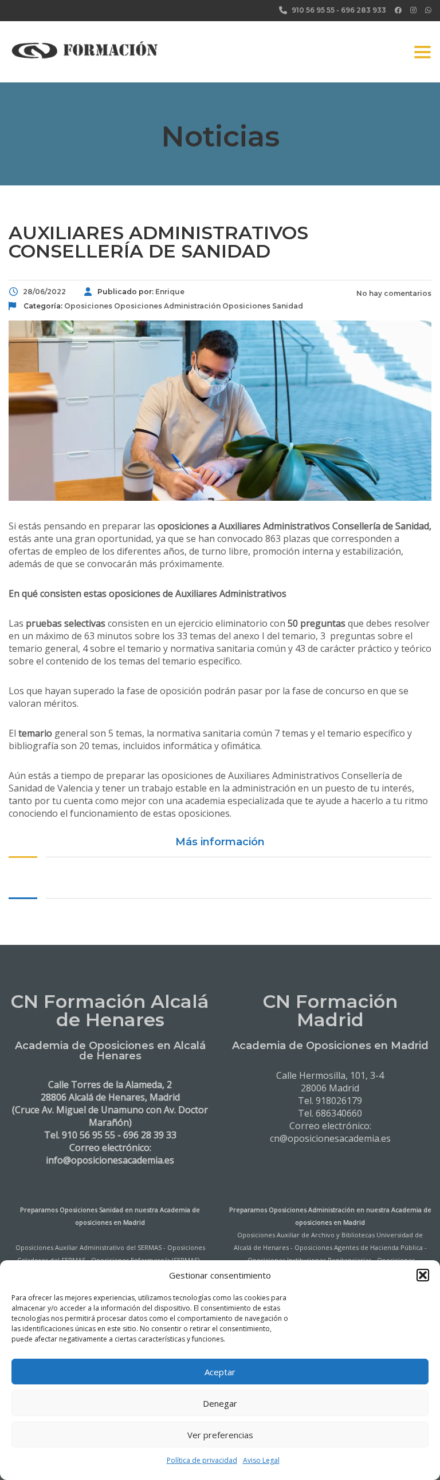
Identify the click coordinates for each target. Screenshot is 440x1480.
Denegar (220, 1403)
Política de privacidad (202, 1460)
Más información (220, 842)
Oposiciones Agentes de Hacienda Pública (358, 1247)
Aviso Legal (261, 1460)
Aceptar (220, 1372)
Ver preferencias (220, 1435)
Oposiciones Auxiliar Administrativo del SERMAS (88, 1247)
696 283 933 (363, 10)
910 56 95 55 (313, 10)
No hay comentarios (393, 293)
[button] (423, 1275)
